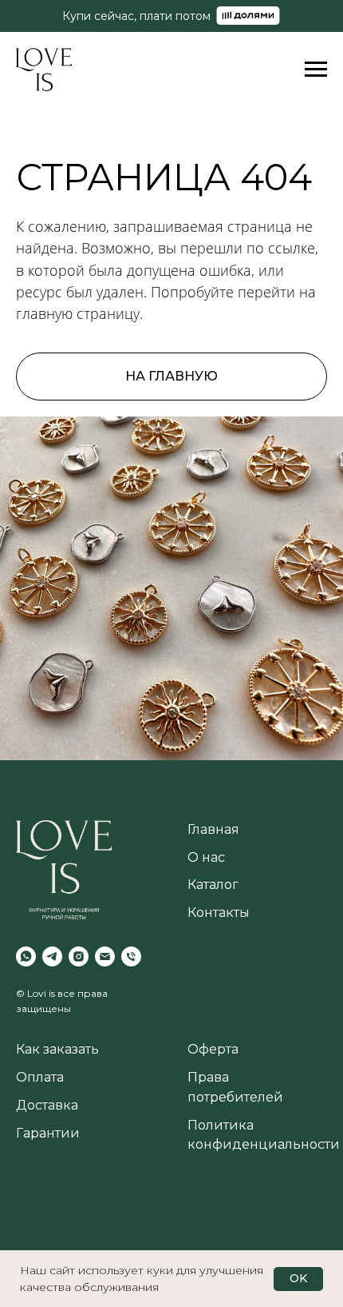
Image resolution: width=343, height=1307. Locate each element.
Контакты (218, 912)
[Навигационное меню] (316, 70)
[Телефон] (131, 956)
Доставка (47, 1105)
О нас (206, 857)
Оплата (40, 1077)
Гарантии (48, 1133)
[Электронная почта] (105, 956)
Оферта (213, 1049)
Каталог (213, 884)
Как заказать (57, 1049)
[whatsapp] (26, 956)
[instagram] (79, 956)
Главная (213, 829)
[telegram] (52, 956)
